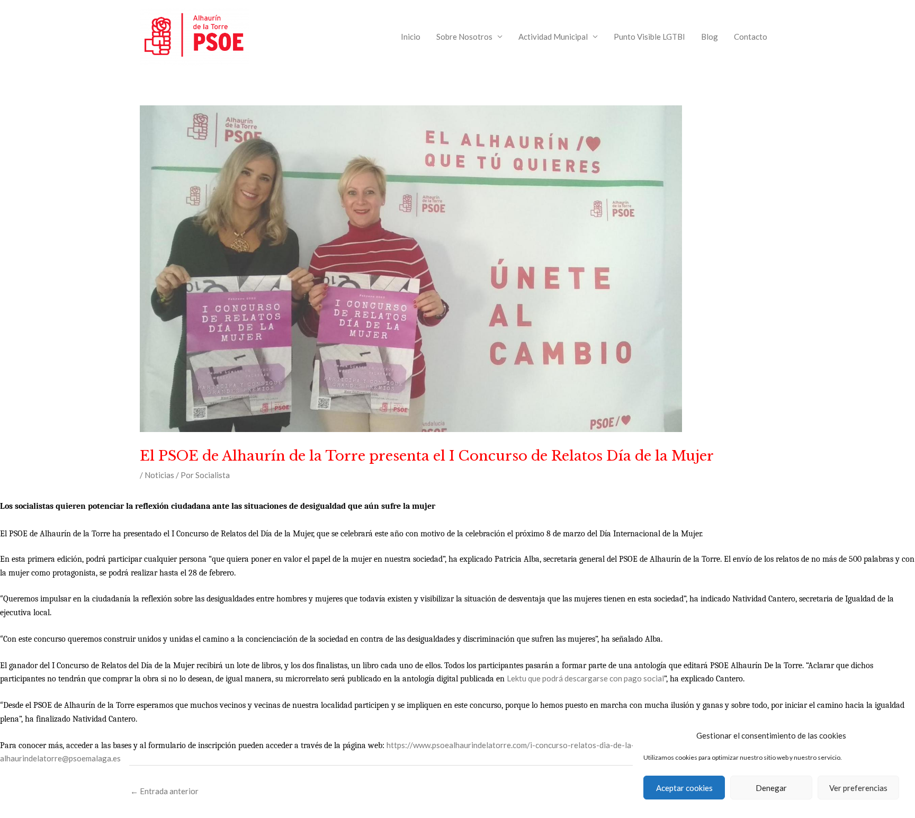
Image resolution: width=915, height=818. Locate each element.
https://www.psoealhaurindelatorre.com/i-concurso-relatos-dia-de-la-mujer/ (522, 745)
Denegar (771, 788)
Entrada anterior (164, 791)
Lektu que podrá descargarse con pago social (585, 678)
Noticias (159, 475)
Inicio (410, 36)
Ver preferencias (858, 788)
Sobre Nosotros (464, 36)
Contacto (750, 36)
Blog (709, 36)
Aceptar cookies (684, 788)
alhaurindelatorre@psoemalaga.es (60, 758)
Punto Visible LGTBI (649, 36)
